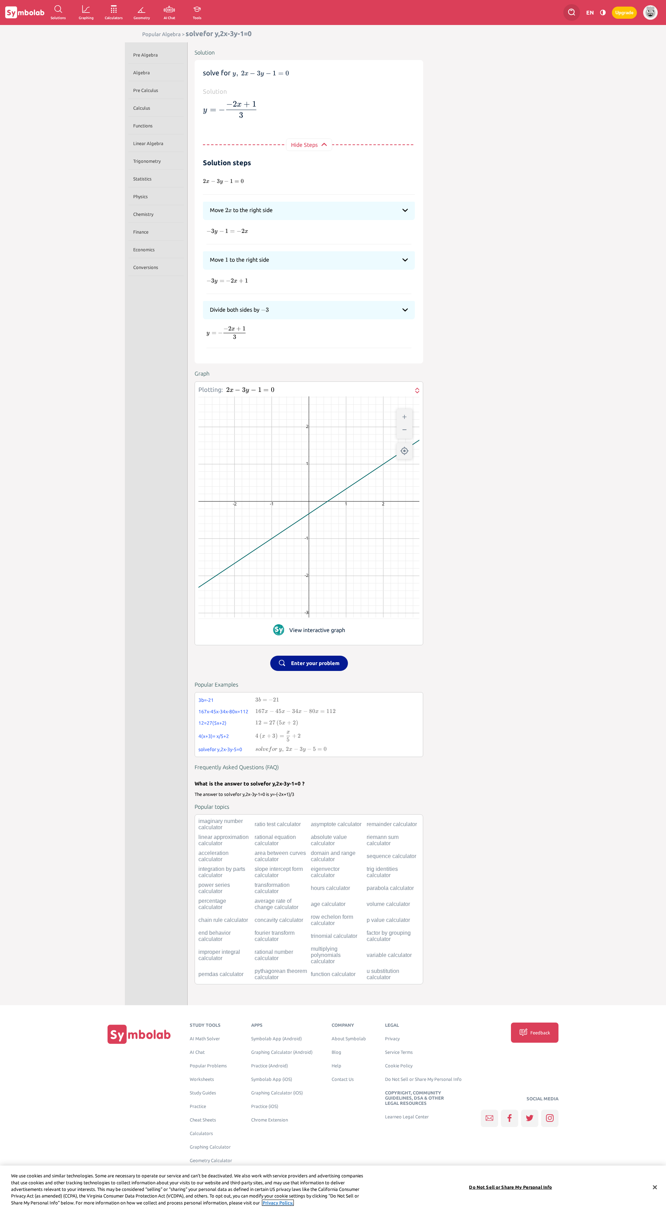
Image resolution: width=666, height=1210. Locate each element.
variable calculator (389, 955)
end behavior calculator (214, 936)
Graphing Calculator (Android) (282, 1052)
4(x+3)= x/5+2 (213, 736)
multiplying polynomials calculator (326, 955)
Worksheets (202, 1079)
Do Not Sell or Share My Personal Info (423, 1079)
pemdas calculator (221, 974)
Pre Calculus (145, 90)
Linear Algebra (148, 143)
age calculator (328, 904)
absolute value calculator (329, 840)
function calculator (333, 974)
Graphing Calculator (210, 1147)
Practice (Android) (269, 1065)
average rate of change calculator (276, 904)
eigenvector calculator (325, 872)
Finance (140, 231)
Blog (336, 1052)
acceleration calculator (213, 856)
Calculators (201, 1133)
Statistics (142, 178)
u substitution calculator (383, 974)
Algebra (141, 72)
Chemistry (143, 214)
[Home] (139, 1034)
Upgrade (624, 12)
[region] (333, 1188)
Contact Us (343, 1079)
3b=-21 (206, 700)
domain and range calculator (333, 856)
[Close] (655, 1187)
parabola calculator (390, 888)
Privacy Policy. (278, 1202)
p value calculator (388, 920)
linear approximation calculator (223, 840)
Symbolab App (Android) (276, 1038)
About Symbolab (349, 1038)
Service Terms (399, 1052)
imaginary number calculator (220, 824)
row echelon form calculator (332, 920)
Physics (140, 196)
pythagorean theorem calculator (281, 974)
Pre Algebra (145, 54)
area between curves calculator (280, 856)
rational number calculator (274, 955)
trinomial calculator (334, 936)
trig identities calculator (382, 872)
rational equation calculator (275, 840)
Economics (144, 249)
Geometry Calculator (211, 1160)
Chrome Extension (269, 1120)
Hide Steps (304, 145)
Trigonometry (147, 161)
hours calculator (330, 888)
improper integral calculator (219, 955)
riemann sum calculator (383, 840)
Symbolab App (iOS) (271, 1079)
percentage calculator (212, 904)
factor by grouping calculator (389, 936)
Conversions (145, 267)
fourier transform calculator (274, 936)
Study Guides (203, 1092)
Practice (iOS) (264, 1106)
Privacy (392, 1038)
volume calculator (388, 904)
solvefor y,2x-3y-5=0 (220, 749)
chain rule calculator (223, 920)
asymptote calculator (336, 824)
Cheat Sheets (203, 1120)
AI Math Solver (205, 1038)
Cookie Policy (398, 1065)
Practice (198, 1106)
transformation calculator (272, 888)
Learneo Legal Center (407, 1116)
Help (336, 1065)
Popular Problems (208, 1065)
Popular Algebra (161, 34)
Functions (143, 125)
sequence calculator (391, 856)
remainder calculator (392, 824)
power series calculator (214, 888)
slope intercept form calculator (279, 872)
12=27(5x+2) (212, 723)
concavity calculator (279, 920)
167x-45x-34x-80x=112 (223, 711)
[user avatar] (650, 12)
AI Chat (197, 1052)
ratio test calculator (278, 824)
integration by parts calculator (221, 872)
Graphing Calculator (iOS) (277, 1092)
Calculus (141, 108)
